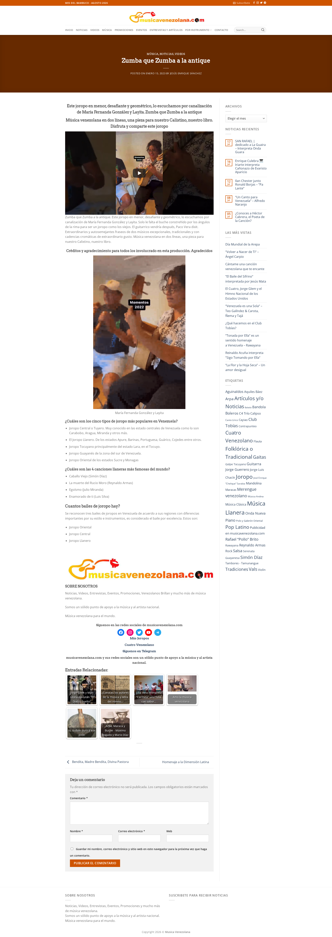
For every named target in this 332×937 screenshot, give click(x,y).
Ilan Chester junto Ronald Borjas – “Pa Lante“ (249, 184)
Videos (95, 30)
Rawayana (231, 545)
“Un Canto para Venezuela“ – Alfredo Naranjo (250, 201)
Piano (230, 520)
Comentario (79, 798)
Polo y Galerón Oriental (249, 520)
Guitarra (254, 463)
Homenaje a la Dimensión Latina (186, 762)
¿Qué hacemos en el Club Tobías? (243, 325)
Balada (248, 407)
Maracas (230, 490)
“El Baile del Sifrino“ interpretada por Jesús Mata (245, 278)
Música (107, 30)
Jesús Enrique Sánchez (186, 73)
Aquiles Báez (253, 392)
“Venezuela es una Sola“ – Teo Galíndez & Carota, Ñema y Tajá (243, 311)
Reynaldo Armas (252, 545)
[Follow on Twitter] (261, 3)
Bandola (259, 407)
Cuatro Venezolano (139, 645)
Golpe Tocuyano (235, 464)
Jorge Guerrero (237, 469)
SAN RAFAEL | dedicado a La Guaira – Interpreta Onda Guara (250, 146)
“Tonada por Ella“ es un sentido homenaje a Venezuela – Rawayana (243, 340)
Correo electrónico (131, 831)
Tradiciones (236, 569)
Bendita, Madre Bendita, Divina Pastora (100, 762)
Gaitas (259, 457)
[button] (241, 3)
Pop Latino (237, 527)
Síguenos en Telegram (139, 651)
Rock (228, 551)
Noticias (82, 30)
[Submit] (263, 30)
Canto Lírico (231, 420)
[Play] (139, 173)
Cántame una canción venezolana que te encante (244, 266)
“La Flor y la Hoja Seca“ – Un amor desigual (245, 367)
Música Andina (256, 496)
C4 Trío (244, 413)
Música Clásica (235, 504)
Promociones (124, 30)
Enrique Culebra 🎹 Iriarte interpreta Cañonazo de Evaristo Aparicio (251, 166)
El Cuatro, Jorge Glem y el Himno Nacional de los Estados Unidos (243, 294)
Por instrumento (197, 30)
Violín (262, 570)
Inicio (69, 30)
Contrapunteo (247, 426)
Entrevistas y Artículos (166, 30)
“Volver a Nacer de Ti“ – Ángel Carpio (242, 254)
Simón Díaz (251, 557)
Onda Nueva (255, 513)
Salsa (237, 550)
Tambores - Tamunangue (241, 563)
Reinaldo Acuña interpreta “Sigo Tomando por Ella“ (244, 355)
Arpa (229, 398)
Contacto (221, 30)
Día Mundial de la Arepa (242, 244)
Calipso (255, 413)
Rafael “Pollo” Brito (241, 539)
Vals (253, 569)
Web (169, 831)
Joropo (244, 476)
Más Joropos (139, 638)
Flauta (258, 441)
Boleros (231, 413)
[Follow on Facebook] (254, 3)
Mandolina (253, 483)
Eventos (141, 30)
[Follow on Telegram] (265, 3)
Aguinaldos (234, 391)
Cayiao (243, 420)
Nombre (76, 831)
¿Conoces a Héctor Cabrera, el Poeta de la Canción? (250, 217)
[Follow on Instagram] (257, 3)
